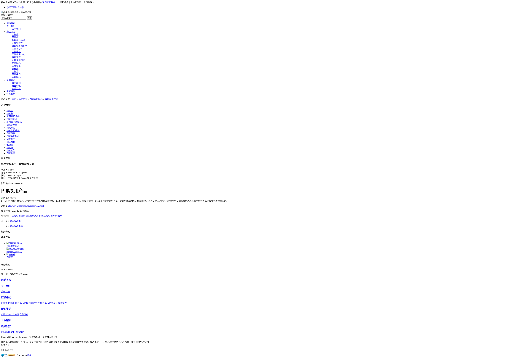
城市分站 (20, 332)
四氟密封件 (17, 43)
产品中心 (11, 31)
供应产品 (23, 99)
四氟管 (15, 34)
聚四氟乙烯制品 (19, 46)
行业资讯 (16, 86)
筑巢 (29, 355)
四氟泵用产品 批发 (53, 216)
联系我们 (11, 94)
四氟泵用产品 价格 (34, 216)
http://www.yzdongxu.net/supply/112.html (26, 206)
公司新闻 (16, 83)
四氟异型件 (17, 49)
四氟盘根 (16, 66)
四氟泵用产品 (51, 99)
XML (12, 332)
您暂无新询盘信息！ (16, 7)
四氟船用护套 (18, 54)
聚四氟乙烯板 (48, 2)
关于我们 (11, 26)
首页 (14, 99)
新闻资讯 (11, 80)
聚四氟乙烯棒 (18, 40)
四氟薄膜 (16, 57)
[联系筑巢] (4, 355)
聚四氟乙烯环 (16, 221)
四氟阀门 (16, 74)
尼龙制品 (16, 63)
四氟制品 (16, 77)
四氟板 (15, 37)
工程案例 (11, 91)
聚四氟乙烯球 (16, 226)
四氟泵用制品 (18, 60)
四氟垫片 (16, 51)
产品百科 (16, 88)
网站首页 (11, 23)
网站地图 (5, 332)
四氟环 (15, 71)
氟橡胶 (15, 68)
